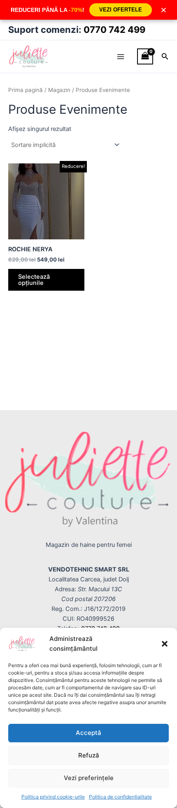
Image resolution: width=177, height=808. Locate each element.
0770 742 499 (114, 29)
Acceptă (88, 733)
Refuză (88, 755)
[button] (165, 644)
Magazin (59, 90)
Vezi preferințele (89, 778)
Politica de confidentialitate (120, 797)
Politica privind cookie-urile (53, 797)
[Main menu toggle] (120, 56)
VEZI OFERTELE (120, 10)
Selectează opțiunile (34, 280)
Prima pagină (25, 90)
